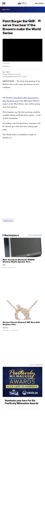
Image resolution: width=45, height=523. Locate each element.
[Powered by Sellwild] (39, 365)
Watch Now (38, 3)
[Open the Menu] (4, 3)
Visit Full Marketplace (35, 235)
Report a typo (8, 220)
